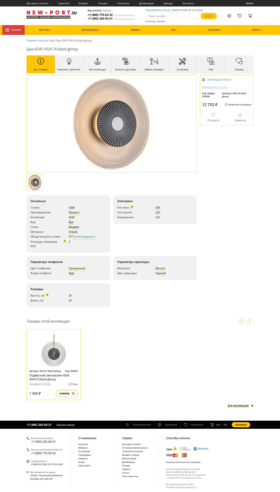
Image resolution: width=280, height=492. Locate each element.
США (72, 207)
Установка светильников (134, 447)
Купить (64, 393)
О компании (87, 438)
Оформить (241, 425)
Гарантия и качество (132, 451)
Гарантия (63, 3)
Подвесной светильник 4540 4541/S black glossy (49, 377)
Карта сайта (84, 465)
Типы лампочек (130, 476)
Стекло (73, 232)
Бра (52, 40)
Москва (107, 10)
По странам (84, 451)
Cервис (127, 438)
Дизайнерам (146, 3)
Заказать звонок (65, 424)
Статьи (125, 472)
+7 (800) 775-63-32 (111, 15)
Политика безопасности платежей (183, 462)
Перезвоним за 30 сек (158, 10)
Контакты (188, 3)
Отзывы (103, 3)
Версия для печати (219, 79)
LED (157, 207)
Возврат (83, 3)
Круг (71, 273)
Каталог (16, 29)
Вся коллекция (238, 405)
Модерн (74, 227)
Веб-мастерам (129, 458)
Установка (123, 3)
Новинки (83, 458)
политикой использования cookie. (184, 477)
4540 (72, 217)
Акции (81, 462)
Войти (249, 3)
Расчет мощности (83, 236)
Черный (160, 273)
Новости (126, 469)
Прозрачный (77, 268)
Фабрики (83, 447)
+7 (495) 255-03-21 (111, 18)
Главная (32, 40)
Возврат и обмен (130, 454)
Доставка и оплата (37, 3)
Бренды (168, 3)
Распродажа (84, 454)
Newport (74, 212)
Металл (160, 268)
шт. (218, 424)
